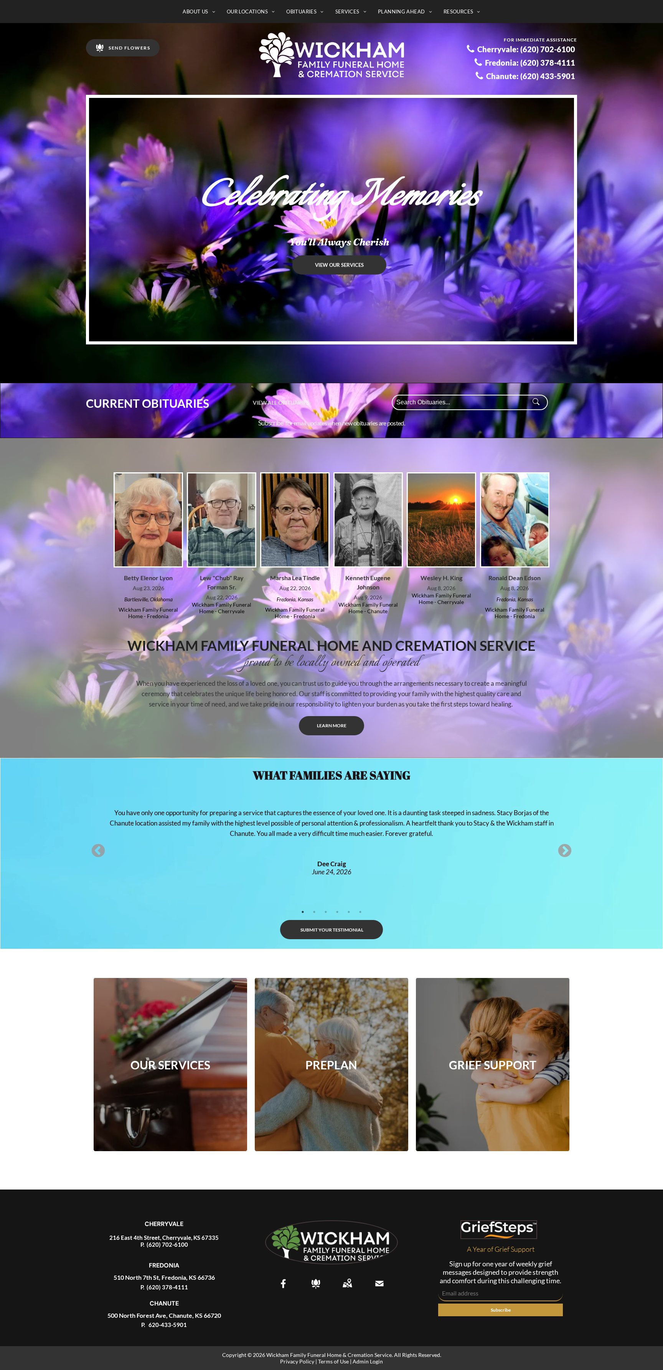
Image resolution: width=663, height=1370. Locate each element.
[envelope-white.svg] (379, 1289)
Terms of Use (333, 1361)
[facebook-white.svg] (283, 1289)
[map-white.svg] (347, 1289)
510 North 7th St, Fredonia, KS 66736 (164, 1277)
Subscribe (271, 423)
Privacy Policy (297, 1361)
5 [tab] (349, 912)
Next (564, 851)
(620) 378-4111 (167, 1287)
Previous (98, 851)
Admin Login (368, 1361)
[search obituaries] (538, 402)
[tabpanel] (331, 831)
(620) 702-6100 (167, 1244)
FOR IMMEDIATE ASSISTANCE (540, 40)
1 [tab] (303, 912)
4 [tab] (337, 912)
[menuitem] (199, 11)
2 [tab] (314, 912)
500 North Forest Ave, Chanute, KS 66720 (164, 1315)
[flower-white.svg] (315, 1289)
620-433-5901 (167, 1324)
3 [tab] (326, 912)
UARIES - (301, 402)
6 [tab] (360, 912)
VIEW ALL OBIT (271, 402)
